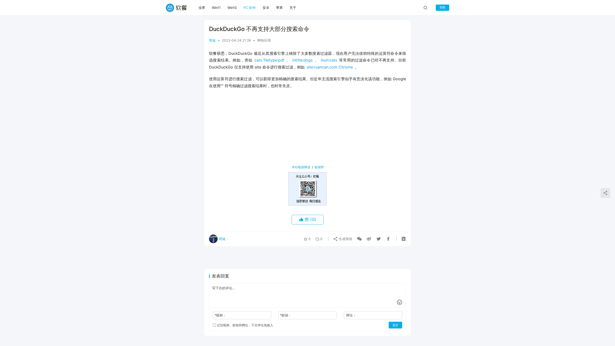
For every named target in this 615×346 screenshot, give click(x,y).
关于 (292, 8)
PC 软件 (250, 8)
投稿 (442, 7)
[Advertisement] (307, 127)
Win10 (232, 8)
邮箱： (286, 315)
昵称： (220, 315)
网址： (351, 315)
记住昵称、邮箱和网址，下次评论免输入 (244, 325)
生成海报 (345, 239)
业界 (201, 8)
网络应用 (264, 40)
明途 (212, 40)
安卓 (266, 8)
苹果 (279, 8)
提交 (395, 325)
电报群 (319, 167)
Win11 (216, 8)
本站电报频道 (300, 167)
